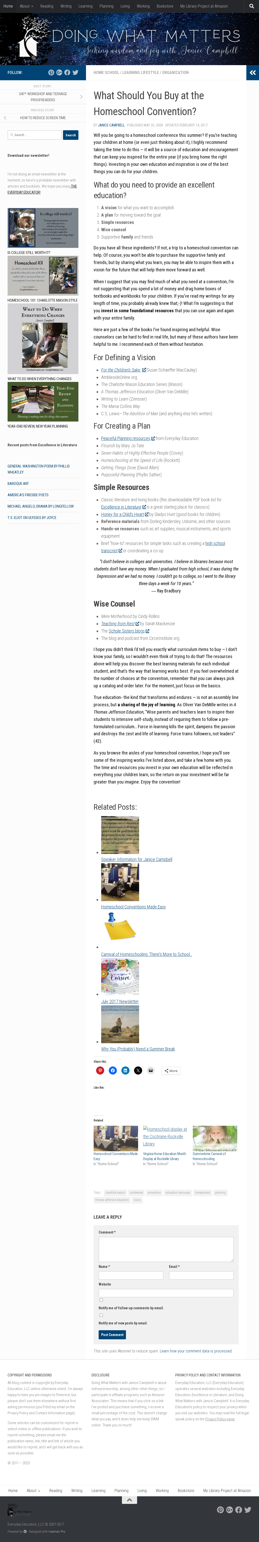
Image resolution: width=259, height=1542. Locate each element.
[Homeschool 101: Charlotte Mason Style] (43, 276)
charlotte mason (115, 1192)
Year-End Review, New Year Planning (38, 426)
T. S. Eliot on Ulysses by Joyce (32, 517)
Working (143, 6)
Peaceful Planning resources (125, 438)
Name (104, 1267)
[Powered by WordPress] (25, 1531)
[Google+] (59, 72)
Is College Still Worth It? (29, 252)
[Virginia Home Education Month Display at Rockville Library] (165, 1138)
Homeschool (202, 1192)
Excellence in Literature (121, 507)
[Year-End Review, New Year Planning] (43, 403)
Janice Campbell (111, 125)
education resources (178, 1192)
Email (174, 1267)
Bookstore (165, 6)
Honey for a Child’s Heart (122, 514)
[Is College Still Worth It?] (43, 229)
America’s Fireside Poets (28, 495)
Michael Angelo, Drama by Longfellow (41, 506)
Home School (106, 72)
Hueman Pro (57, 1531)
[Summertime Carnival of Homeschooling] (215, 1138)
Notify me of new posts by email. (123, 1323)
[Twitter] (75, 72)
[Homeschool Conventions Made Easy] (116, 1138)
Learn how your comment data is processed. (196, 1351)
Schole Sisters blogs (127, 631)
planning (220, 1192)
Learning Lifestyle (140, 72)
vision (137, 1200)
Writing (66, 6)
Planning (107, 6)
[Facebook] (67, 72)
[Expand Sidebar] (252, 72)
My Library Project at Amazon (204, 6)
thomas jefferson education (112, 1200)
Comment (107, 1232)
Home (8, 6)
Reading (46, 6)
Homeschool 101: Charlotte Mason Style (43, 300)
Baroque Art (18, 483)
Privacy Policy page (220, 1419)
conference (136, 1192)
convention (154, 1192)
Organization (175, 72)
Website (105, 1284)
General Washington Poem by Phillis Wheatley (39, 469)
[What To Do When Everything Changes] (43, 339)
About (25, 6)
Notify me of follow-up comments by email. (131, 1308)
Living (125, 6)
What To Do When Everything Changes (40, 379)
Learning (86, 6)
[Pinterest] (51, 72)
